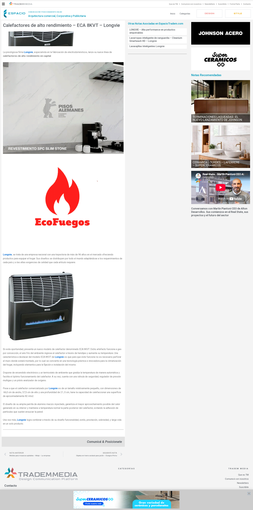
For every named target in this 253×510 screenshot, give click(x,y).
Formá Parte (235, 4)
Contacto (247, 4)
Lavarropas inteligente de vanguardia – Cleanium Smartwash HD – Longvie (155, 39)
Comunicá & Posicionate (104, 442)
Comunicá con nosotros (191, 4)
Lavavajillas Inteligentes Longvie (146, 46)
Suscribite (222, 4)
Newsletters (210, 4)
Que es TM (173, 4)
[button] (3, 4)
